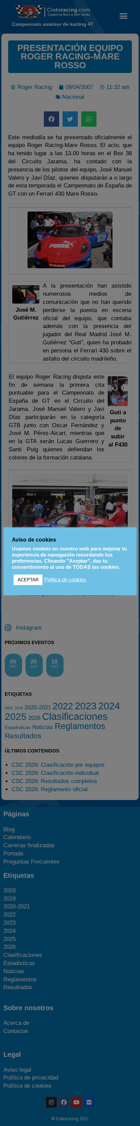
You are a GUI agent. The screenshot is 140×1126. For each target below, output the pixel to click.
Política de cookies (65, 579)
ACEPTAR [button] (28, 579)
